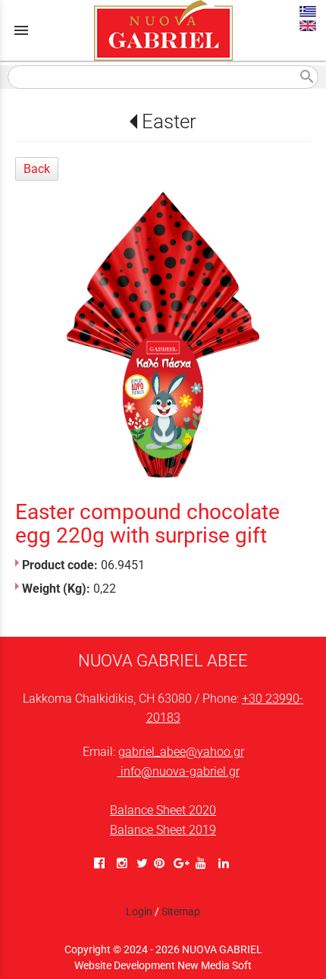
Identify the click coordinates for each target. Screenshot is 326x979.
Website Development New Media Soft (163, 965)
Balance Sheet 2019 (163, 830)
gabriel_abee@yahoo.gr (181, 751)
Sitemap (180, 911)
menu (21, 30)
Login (139, 911)
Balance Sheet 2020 (163, 810)
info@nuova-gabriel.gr (179, 771)
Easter (169, 121)
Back (37, 169)
